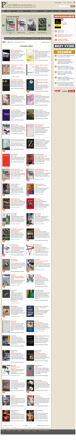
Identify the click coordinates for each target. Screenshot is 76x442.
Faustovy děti (38, 230)
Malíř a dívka (13, 412)
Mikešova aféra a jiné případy (17, 276)
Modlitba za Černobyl (41, 170)
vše (3, 38)
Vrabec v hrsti (14, 155)
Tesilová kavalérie (14, 124)
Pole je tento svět (14, 381)
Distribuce (34, 430)
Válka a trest (61, 32)
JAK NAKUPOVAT (57, 2)
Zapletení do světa (39, 246)
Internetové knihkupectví (44, 430)
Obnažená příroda (38, 397)
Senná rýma (13, 322)
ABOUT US (69, 2)
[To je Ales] (58, 28)
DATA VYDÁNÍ (17, 42)
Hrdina (36, 366)
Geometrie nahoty (38, 276)
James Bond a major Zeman (17, 79)
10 (44, 425)
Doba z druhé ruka (41, 155)
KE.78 (14, 430)
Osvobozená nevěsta (63, 40)
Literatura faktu (23, 38)
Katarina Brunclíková (39, 291)
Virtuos (36, 412)
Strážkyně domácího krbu (40, 381)
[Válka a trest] (31, 30)
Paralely (12, 291)
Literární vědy (34, 38)
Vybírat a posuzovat (39, 200)
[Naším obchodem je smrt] (42, 30)
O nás (3, 430)
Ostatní (48, 38)
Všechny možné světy (39, 124)
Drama (43, 38)
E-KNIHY (60, 11)
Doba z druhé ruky (17, 170)
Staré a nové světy (39, 109)
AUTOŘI (45, 11)
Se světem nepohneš (15, 109)
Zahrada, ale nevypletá (39, 139)
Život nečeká (37, 215)
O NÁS (64, 2)
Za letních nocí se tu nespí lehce (17, 139)
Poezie (13, 38)
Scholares (8, 430)
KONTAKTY (69, 11)
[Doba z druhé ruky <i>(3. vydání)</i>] (10, 30)
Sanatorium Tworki (15, 261)
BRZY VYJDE (20, 11)
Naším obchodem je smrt (16, 230)
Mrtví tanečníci (14, 95)
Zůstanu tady (13, 215)
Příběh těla (37, 352)
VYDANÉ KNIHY (34, 11)
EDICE (52, 11)
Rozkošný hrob (38, 95)
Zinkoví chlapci (16, 200)
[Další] (26, 425)
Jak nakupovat (27, 430)
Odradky (12, 352)
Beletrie (7, 38)
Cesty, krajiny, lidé (38, 322)
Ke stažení (19, 430)
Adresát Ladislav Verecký (16, 50)
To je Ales (64, 24)
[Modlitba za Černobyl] (21, 30)
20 (46, 425)
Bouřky (36, 50)
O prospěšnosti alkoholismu (16, 307)
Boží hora (13, 397)
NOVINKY (9, 11)
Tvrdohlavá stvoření (15, 246)
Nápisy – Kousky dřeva (40, 337)
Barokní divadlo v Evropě (16, 337)
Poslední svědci (14, 185)
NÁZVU (12, 42)
